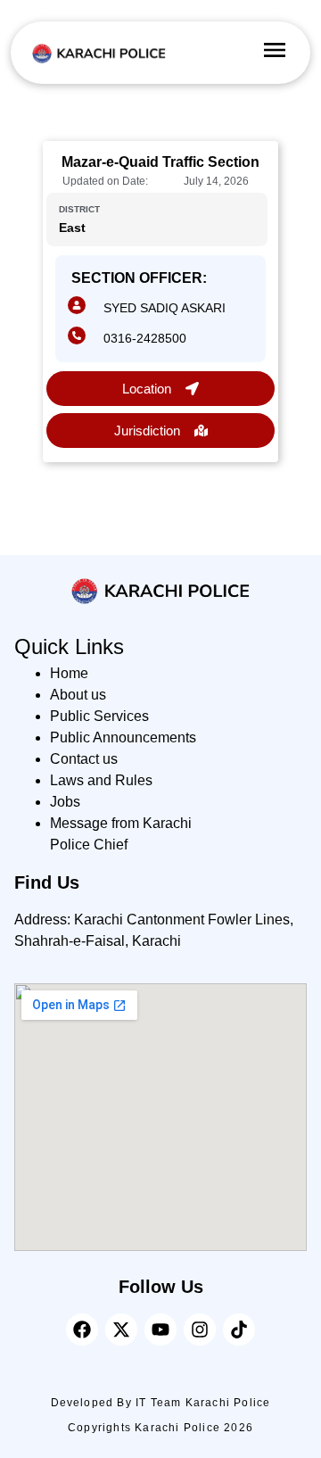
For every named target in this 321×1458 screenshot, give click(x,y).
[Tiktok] (239, 1329)
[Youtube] (160, 1329)
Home (69, 673)
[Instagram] (200, 1329)
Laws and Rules (101, 780)
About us (78, 694)
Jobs (65, 801)
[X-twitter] (121, 1329)
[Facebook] (82, 1329)
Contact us (84, 758)
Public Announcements (123, 737)
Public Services (99, 716)
